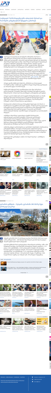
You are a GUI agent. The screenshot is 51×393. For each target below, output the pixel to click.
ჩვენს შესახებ (9, 377)
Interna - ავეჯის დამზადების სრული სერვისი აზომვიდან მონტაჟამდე (5, 327)
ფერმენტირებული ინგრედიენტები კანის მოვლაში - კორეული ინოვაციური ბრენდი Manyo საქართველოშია (42, 328)
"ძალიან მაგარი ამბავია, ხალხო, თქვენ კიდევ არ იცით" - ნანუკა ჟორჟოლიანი (29, 192)
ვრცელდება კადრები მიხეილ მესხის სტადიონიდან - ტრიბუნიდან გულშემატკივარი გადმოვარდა (16, 193)
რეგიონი (33, 9)
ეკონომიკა (38, 9)
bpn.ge (1, 313)
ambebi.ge (2, 297)
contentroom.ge (3, 331)
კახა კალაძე (34, 76)
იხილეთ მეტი (23, 272)
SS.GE (2, 148)
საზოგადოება (21, 9)
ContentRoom (44, 316)
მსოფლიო (27, 9)
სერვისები (16, 377)
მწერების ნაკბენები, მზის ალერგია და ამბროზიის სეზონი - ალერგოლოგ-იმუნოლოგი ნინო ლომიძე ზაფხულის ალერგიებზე (17, 328)
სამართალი (13, 9)
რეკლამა (22, 377)
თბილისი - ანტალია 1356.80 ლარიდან (4, 175)
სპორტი (43, 9)
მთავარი (2, 9)
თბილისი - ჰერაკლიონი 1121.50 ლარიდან (17, 175)
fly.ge (1, 179)
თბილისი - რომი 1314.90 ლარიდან (42, 175)
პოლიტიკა (7, 9)
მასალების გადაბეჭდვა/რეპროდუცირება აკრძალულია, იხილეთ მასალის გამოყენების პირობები (12, 381)
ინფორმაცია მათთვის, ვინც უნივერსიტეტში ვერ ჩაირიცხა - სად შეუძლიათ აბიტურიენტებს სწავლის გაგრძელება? (17, 295)
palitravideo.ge (2, 195)
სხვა (2, 12)
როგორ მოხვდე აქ (43, 148)
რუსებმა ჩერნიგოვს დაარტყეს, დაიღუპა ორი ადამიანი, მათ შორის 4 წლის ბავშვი (24, 262)
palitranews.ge (27, 313)
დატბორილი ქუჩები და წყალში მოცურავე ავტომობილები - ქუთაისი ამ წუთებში (42, 192)
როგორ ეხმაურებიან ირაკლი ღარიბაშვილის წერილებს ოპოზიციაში (29, 309)
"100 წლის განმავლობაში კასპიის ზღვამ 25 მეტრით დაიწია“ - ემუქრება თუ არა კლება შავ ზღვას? (18, 310)
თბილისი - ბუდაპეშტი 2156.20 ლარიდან (29, 175)
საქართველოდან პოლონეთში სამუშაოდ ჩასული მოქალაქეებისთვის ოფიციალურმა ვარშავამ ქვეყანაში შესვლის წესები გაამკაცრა (42, 312)
